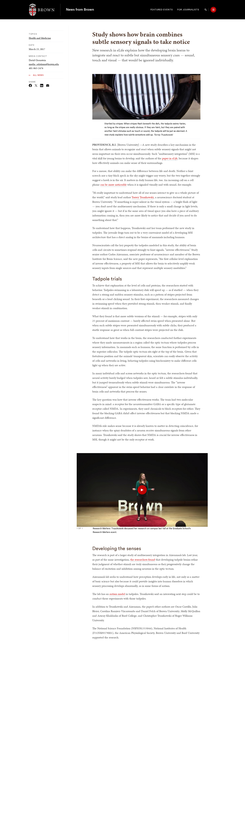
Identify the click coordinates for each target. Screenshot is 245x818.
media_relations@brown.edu (44, 64)
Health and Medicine (40, 38)
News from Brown (80, 9)
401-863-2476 (36, 68)
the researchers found (142, 560)
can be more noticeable (113, 185)
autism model (117, 594)
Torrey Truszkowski (143, 197)
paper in (169, 158)
